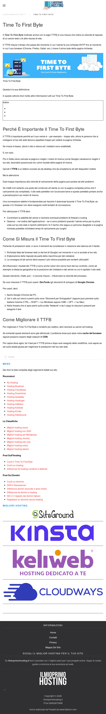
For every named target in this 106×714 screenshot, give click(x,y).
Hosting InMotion (15, 404)
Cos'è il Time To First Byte (20, 461)
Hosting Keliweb (15, 407)
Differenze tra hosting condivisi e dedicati (27, 468)
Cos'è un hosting (15, 465)
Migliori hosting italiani (18, 449)
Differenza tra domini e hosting (22, 492)
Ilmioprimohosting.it (14, 14)
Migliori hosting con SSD (19, 431)
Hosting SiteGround (16, 414)
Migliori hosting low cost (18, 441)
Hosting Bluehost (15, 386)
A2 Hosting (12, 382)
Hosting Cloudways (16, 389)
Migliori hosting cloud (17, 427)
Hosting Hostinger (16, 400)
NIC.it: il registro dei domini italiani (23, 495)
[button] (4, 5)
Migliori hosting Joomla (18, 438)
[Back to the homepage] (53, 5)
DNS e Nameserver (16, 485)
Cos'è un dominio (15, 481)
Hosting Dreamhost (16, 393)
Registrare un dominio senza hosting (25, 499)
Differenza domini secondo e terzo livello (27, 488)
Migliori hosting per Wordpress (22, 434)
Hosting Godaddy (15, 396)
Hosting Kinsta (14, 411)
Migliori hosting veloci (17, 445)
